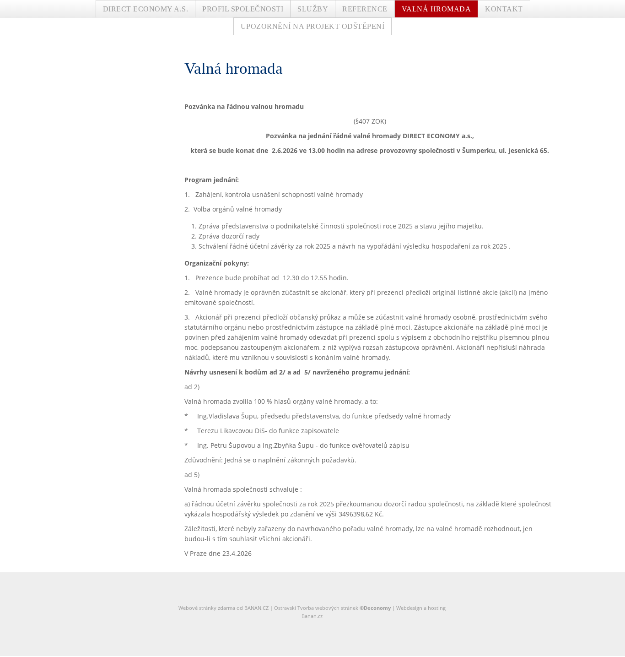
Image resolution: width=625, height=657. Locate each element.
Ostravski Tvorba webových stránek (316, 607)
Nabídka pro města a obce (331, 23)
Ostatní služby (312, 48)
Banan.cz (312, 616)
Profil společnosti (242, 9)
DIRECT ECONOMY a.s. (146, 9)
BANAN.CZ (256, 607)
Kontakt (504, 9)
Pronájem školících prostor (331, 36)
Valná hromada (436, 9)
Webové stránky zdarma (206, 607)
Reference (365, 9)
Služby (312, 9)
